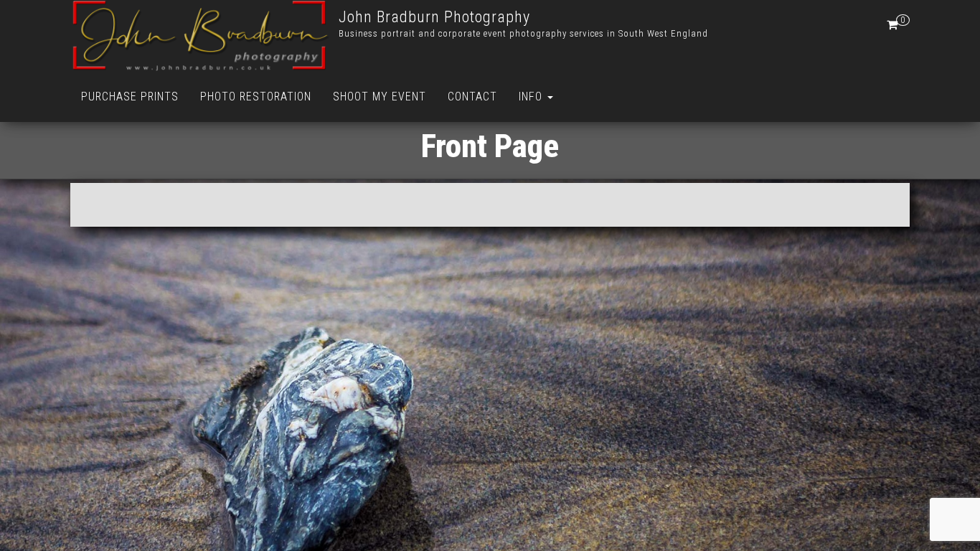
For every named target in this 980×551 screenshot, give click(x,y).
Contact (472, 96)
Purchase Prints (130, 96)
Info (532, 96)
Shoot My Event (379, 96)
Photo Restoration (255, 96)
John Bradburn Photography (434, 17)
